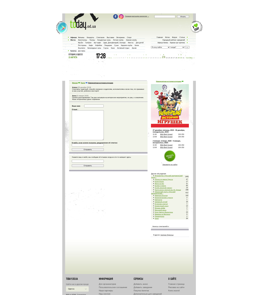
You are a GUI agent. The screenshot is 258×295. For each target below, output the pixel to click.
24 (167, 58)
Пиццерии (108, 45)
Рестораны (82, 45)
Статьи (182, 37)
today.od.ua (72, 279)
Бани (113, 48)
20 (156, 58)
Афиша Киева (163, 43)
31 (183, 58)
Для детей (139, 43)
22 (160, 58)
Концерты (90, 37)
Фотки (167, 37)
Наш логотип (104, 294)
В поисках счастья (161, 204)
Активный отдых (123, 48)
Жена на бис (159, 183)
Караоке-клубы (126, 45)
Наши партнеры (106, 290)
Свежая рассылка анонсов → (137, 16)
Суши (116, 45)
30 (181, 58)
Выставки (110, 37)
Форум (75, 83)
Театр (83, 83)
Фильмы (81, 37)
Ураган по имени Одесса (164, 179)
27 (174, 58)
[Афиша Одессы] (82, 29)
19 (153, 58)
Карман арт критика (177, 43)
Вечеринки (120, 37)
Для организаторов (107, 284)
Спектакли (100, 37)
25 (169, 58)
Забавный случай (161, 202)
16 (146, 58)
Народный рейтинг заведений (173, 40)
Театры (92, 40)
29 (179, 58)
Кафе (91, 45)
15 (144, 58)
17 (148, 58)
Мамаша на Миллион (162, 214)
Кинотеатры (82, 40)
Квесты (130, 43)
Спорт (129, 37)
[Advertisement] (129, 6)
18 (151, 58)
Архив (134, 48)
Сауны (106, 48)
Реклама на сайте (176, 287)
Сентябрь (189, 58)
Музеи (80, 43)
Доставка (81, 51)
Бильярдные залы (94, 48)
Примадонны (159, 216)
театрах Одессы (166, 235)
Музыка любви (160, 208)
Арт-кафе (97, 43)
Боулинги (81, 48)
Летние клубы (118, 40)
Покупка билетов (141, 290)
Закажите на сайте (169, 164)
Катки (137, 45)
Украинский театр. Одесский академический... (163, 192)
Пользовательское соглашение (113, 287)
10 (132, 58)
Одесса (71, 289)
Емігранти (158, 199)
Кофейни (98, 45)
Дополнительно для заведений (148, 294)
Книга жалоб (174, 290)
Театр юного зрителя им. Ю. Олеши (168, 190)
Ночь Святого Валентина (164, 212)
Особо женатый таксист (163, 188)
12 (137, 58)
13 (139, 58)
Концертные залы (104, 40)
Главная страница (176, 284)
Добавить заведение (143, 287)
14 (141, 58)
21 (158, 58)
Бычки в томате (160, 185)
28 (176, 58)
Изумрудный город (161, 206)
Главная (160, 37)
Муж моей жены (160, 210)
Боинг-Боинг (159, 181)
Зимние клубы (131, 40)
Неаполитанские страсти (164, 197)
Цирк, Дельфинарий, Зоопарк (114, 43)
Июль (110, 58)
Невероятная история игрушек (169, 81)
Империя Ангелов (161, 195)
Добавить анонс (141, 284)
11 (134, 58)
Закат (157, 218)
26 (171, 58)
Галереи (88, 43)
